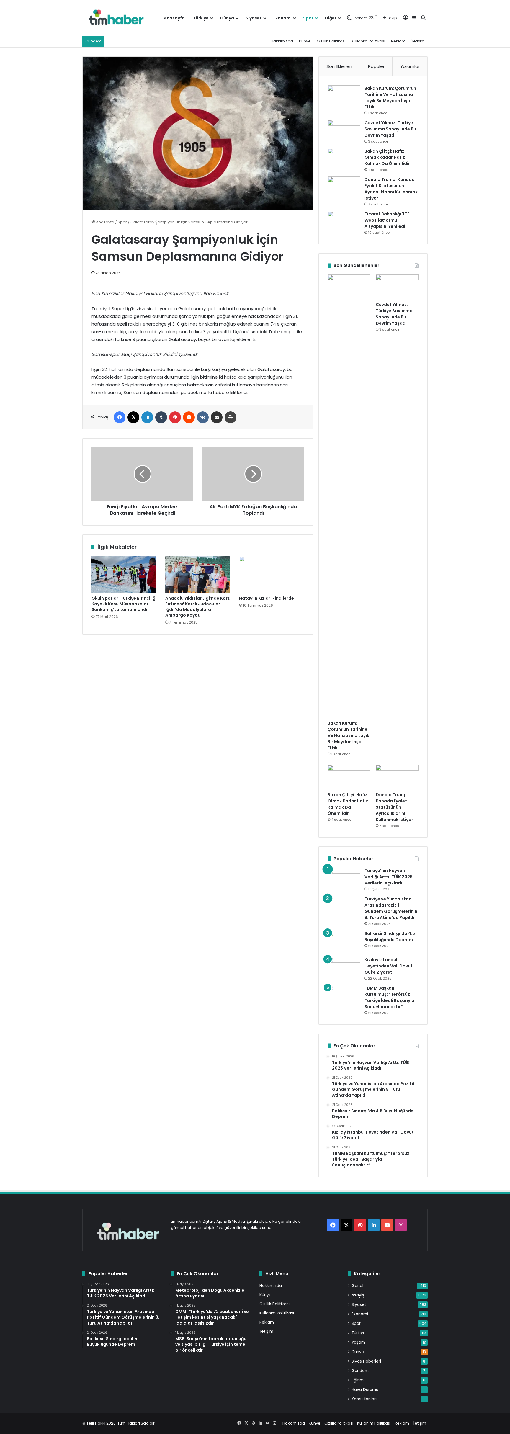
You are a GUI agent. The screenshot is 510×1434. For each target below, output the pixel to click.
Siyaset (254, 18)
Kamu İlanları (364, 1399)
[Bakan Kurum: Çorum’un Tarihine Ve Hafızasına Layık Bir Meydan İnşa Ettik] (344, 96)
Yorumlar (410, 66)
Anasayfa (174, 18)
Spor (308, 18)
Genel (357, 1286)
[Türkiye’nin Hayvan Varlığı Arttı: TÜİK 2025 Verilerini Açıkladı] (344, 879)
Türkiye (201, 18)
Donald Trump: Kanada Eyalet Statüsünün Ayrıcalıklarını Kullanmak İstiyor (391, 188)
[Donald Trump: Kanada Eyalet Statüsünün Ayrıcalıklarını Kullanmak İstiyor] (344, 187)
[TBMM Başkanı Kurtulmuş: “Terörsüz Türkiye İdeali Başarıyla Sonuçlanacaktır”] (344, 996)
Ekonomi (282, 18)
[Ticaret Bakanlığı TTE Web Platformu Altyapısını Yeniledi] (344, 222)
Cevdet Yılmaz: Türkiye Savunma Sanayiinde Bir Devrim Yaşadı (390, 129)
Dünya (227, 18)
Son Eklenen (339, 66)
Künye (305, 41)
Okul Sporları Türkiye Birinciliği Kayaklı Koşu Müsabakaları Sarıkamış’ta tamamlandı (123, 603)
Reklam (398, 41)
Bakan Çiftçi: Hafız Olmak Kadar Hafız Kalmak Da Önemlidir (387, 157)
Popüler (376, 66)
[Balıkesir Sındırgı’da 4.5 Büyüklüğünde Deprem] (344, 942)
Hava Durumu (365, 1389)
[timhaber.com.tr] (115, 18)
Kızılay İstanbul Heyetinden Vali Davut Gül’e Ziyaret (388, 966)
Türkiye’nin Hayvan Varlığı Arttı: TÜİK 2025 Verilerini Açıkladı (388, 877)
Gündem (360, 1370)
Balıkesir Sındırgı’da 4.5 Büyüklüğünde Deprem (389, 937)
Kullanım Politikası (368, 41)
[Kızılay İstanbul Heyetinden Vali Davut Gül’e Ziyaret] (344, 968)
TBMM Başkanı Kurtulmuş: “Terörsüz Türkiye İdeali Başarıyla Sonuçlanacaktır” (389, 997)
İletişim (418, 41)
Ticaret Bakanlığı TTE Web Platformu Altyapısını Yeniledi (386, 220)
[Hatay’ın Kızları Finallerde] (271, 574)
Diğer (330, 18)
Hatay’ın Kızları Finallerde (266, 598)
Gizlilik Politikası (331, 41)
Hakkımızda (282, 41)
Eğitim (358, 1380)
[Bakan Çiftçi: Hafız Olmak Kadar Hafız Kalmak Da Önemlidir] (344, 159)
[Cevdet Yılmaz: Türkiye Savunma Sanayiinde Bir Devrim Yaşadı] (344, 131)
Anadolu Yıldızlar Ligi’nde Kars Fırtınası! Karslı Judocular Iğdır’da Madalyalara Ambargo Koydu (197, 606)
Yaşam (358, 1342)
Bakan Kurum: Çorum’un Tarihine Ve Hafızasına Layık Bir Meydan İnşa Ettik (390, 97)
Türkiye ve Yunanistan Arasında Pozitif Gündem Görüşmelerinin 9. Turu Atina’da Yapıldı (390, 908)
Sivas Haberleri (366, 1361)
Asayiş (358, 1295)
